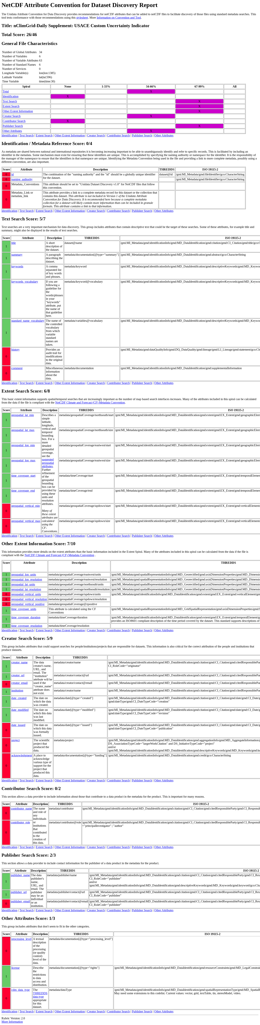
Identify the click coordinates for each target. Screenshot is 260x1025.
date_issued (18, 725)
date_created (18, 698)
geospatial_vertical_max (25, 521)
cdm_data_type (20, 989)
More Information (12, 1021)
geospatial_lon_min (23, 445)
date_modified (20, 709)
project (15, 740)
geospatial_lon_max (23, 460)
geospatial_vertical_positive (28, 604)
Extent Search (11, 106)
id (12, 174)
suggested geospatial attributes (48, 463)
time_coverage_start (23, 475)
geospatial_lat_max (22, 430)
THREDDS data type (40, 995)
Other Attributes (12, 130)
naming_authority (22, 179)
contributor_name (21, 808)
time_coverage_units (23, 609)
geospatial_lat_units (23, 584)
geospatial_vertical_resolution (29, 599)
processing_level (21, 939)
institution (17, 690)
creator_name (19, 662)
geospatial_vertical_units (26, 594)
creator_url (17, 675)
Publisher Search (13, 126)
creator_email (19, 682)
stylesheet (82, 17)
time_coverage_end (23, 490)
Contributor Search (14, 121)
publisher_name (20, 875)
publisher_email (20, 901)
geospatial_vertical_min (25, 505)
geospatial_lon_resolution (26, 579)
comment (16, 368)
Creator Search (12, 116)
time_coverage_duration (25, 617)
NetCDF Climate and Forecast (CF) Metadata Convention (90, 402)
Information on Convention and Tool (119, 17)
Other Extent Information (18, 111)
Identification (10, 96)
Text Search (10, 101)
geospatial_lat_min (22, 415)
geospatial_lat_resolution (26, 589)
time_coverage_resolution (26, 625)
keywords (17, 266)
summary (16, 254)
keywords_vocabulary (24, 281)
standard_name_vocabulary (27, 320)
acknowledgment (21, 755)
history (15, 349)
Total (6, 91)
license (15, 967)
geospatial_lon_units (23, 574)
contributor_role (20, 822)
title (13, 242)
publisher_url (19, 892)
